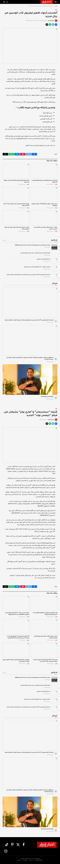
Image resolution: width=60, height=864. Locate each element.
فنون (56, 408)
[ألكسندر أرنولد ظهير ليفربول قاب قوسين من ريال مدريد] (30, 46)
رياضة (56, 9)
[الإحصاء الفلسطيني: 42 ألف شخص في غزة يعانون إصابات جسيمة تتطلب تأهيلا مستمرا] (54, 276)
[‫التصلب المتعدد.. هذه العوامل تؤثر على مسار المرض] (54, 268)
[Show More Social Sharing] (43, 24)
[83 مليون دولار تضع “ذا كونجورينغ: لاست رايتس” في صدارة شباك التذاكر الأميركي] (16, 626)
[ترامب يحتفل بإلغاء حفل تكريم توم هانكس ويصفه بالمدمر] (44, 626)
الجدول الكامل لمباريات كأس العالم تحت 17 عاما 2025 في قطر (16, 204)
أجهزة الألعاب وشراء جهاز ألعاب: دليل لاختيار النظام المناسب (35, 253)
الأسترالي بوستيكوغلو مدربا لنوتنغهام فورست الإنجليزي (44, 181)
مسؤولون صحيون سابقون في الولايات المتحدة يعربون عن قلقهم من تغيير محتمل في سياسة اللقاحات (29, 358)
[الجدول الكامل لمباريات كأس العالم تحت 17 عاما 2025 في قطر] (16, 194)
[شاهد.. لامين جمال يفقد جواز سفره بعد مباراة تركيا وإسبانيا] (16, 218)
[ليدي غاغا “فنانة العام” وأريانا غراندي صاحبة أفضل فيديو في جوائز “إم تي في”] (44, 650)
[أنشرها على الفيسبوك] (56, 24)
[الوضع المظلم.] (7, 2)
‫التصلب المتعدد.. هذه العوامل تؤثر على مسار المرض (37, 266)
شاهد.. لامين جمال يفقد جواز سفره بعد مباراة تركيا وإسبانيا (16, 228)
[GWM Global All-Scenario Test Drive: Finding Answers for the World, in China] (54, 247)
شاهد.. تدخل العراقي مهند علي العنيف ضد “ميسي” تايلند (45, 228)
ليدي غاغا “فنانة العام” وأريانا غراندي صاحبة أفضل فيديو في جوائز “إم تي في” (45, 660)
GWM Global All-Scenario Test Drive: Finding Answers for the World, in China (32, 245)
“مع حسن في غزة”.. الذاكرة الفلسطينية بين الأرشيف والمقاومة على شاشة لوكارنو (17, 613)
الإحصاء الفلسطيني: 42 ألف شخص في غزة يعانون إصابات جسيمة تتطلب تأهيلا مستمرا (28, 274)
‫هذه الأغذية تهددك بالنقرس (43, 259)
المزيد (4, 240)
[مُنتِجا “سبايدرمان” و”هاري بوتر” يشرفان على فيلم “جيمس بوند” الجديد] (30, 445)
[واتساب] (50, 24)
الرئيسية (55, 6)
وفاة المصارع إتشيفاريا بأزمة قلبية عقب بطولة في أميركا (16, 181)
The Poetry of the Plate (47, 396)
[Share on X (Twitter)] (53, 24)
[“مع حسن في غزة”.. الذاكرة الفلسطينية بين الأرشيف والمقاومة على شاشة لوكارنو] (16, 603)
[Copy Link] (47, 24)
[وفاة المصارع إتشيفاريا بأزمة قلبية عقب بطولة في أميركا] (16, 171)
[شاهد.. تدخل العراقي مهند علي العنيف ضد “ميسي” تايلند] (44, 218)
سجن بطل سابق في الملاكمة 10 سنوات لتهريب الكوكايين (44, 204)
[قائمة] (56, 2)
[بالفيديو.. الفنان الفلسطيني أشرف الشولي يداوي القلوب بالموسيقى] (16, 650)
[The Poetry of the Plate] (30, 379)
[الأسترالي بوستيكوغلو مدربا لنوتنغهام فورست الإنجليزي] (44, 171)
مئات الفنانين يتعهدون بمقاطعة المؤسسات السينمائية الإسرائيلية (45, 613)
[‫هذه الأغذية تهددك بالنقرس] (54, 261)
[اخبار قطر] (46, 2)
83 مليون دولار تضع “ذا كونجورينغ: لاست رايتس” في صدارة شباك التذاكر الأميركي (18, 637)
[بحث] (4, 2)
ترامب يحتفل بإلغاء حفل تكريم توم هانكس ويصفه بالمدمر (45, 637)
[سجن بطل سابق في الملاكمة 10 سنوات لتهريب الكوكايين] (44, 194)
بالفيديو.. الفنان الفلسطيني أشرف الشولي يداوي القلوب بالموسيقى (16, 660)
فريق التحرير (51, 20)
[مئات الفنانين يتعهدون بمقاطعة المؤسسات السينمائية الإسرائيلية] (44, 603)
